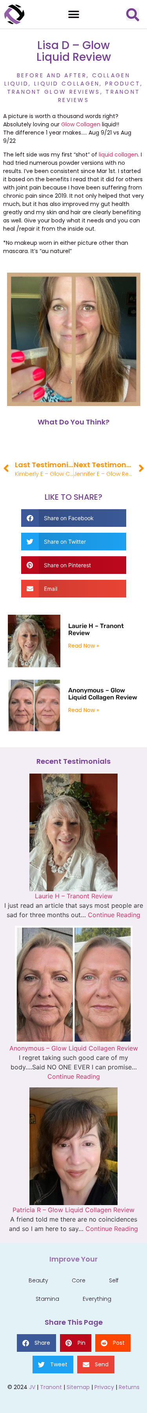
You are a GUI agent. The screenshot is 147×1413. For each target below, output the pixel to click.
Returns (129, 1387)
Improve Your (73, 1259)
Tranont (51, 1387)
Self (113, 1280)
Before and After (52, 75)
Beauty (38, 1280)
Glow (68, 124)
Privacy (104, 1387)
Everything (97, 1299)
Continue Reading (114, 915)
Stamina (47, 1299)
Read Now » (83, 646)
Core (78, 1280)
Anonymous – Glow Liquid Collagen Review (102, 693)
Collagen (88, 124)
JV (32, 1387)
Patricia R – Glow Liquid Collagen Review (73, 1210)
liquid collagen (118, 154)
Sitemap (78, 1387)
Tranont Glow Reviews (53, 92)
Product (122, 83)
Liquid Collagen (67, 83)
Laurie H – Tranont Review (96, 629)
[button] (73, 14)
